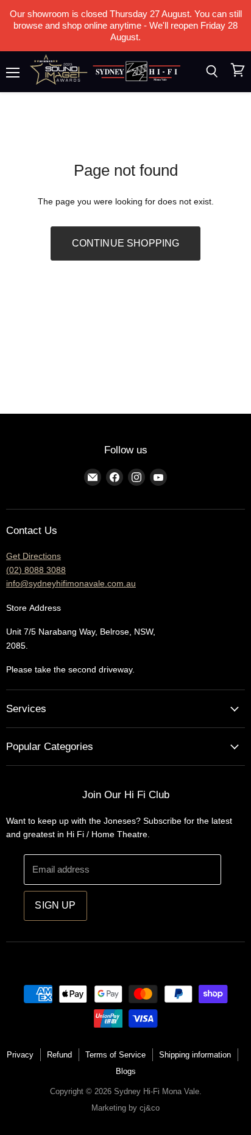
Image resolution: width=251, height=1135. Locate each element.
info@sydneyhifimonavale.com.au (71, 583)
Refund (59, 1054)
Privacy (20, 1054)
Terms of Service (115, 1054)
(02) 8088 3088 (36, 570)
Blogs (126, 1071)
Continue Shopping (126, 243)
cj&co (150, 1107)
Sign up (55, 905)
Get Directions (33, 556)
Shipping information (195, 1054)
